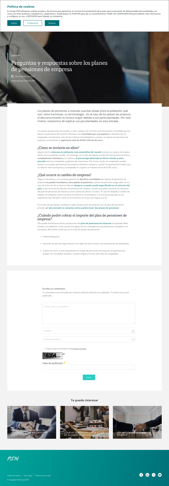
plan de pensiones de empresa (96, 223)
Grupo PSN (67, 409)
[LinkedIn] (147, 475)
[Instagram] (154, 475)
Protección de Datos (79, 349)
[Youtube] (160, 475)
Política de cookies (14, 475)
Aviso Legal (28, 475)
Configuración (32, 23)
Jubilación (15, 55)
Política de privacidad (43, 475)
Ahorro (118, 409)
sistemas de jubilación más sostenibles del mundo (76, 152)
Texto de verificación (53, 363)
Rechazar (52, 23)
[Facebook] (141, 475)
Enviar (88, 377)
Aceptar (14, 23)
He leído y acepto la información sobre (66, 349)
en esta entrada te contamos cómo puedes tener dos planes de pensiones (82, 208)
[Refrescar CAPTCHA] (64, 354)
